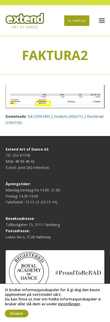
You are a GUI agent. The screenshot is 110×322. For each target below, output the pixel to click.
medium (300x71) (68, 116)
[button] (102, 20)
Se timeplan (77, 21)
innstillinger (69, 303)
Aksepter (16, 313)
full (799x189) (39, 116)
